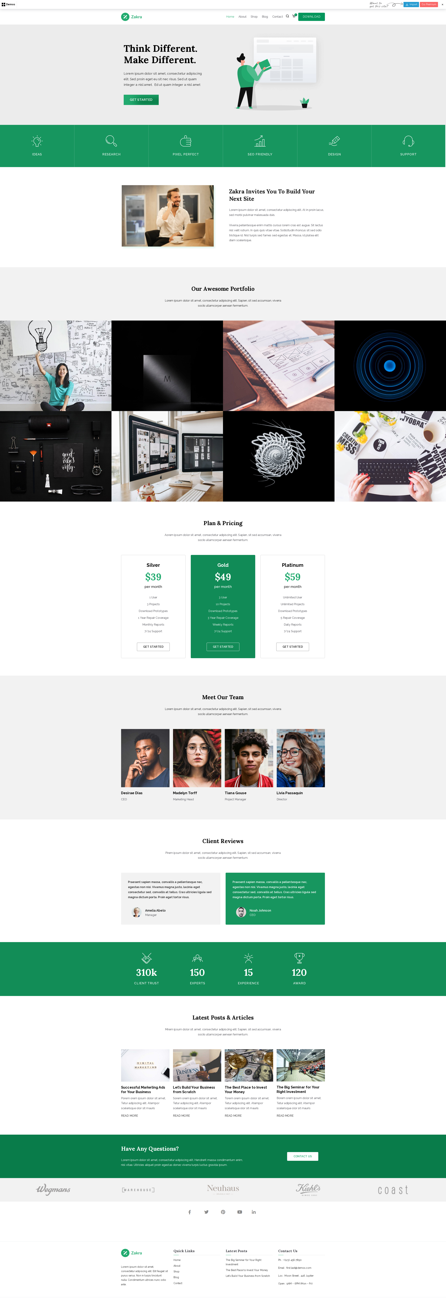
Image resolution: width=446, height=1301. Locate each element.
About (243, 16)
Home (230, 16)
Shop (254, 16)
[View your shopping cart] (293, 17)
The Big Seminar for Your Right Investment (243, 1262)
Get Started (153, 646)
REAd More (129, 1115)
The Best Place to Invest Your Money (247, 1270)
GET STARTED (141, 99)
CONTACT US (303, 1156)
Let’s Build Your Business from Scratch (248, 1275)
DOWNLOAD (311, 16)
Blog (265, 16)
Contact (277, 16)
